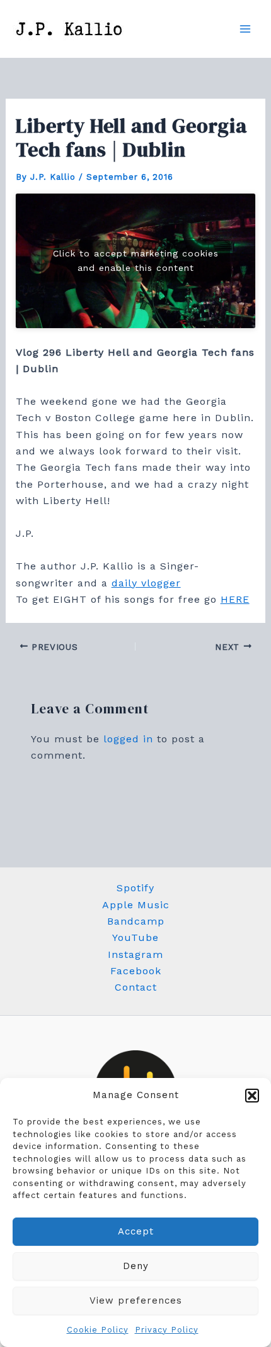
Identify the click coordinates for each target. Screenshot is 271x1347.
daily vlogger (146, 583)
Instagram (135, 954)
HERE (235, 599)
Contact (136, 987)
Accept (136, 1231)
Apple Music (136, 905)
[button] (252, 1095)
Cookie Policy (98, 1329)
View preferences (135, 1300)
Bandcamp (135, 921)
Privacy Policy (167, 1329)
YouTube (135, 937)
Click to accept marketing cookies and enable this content (136, 260)
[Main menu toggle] (245, 29)
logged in (128, 739)
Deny (136, 1266)
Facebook (135, 971)
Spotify (135, 888)
